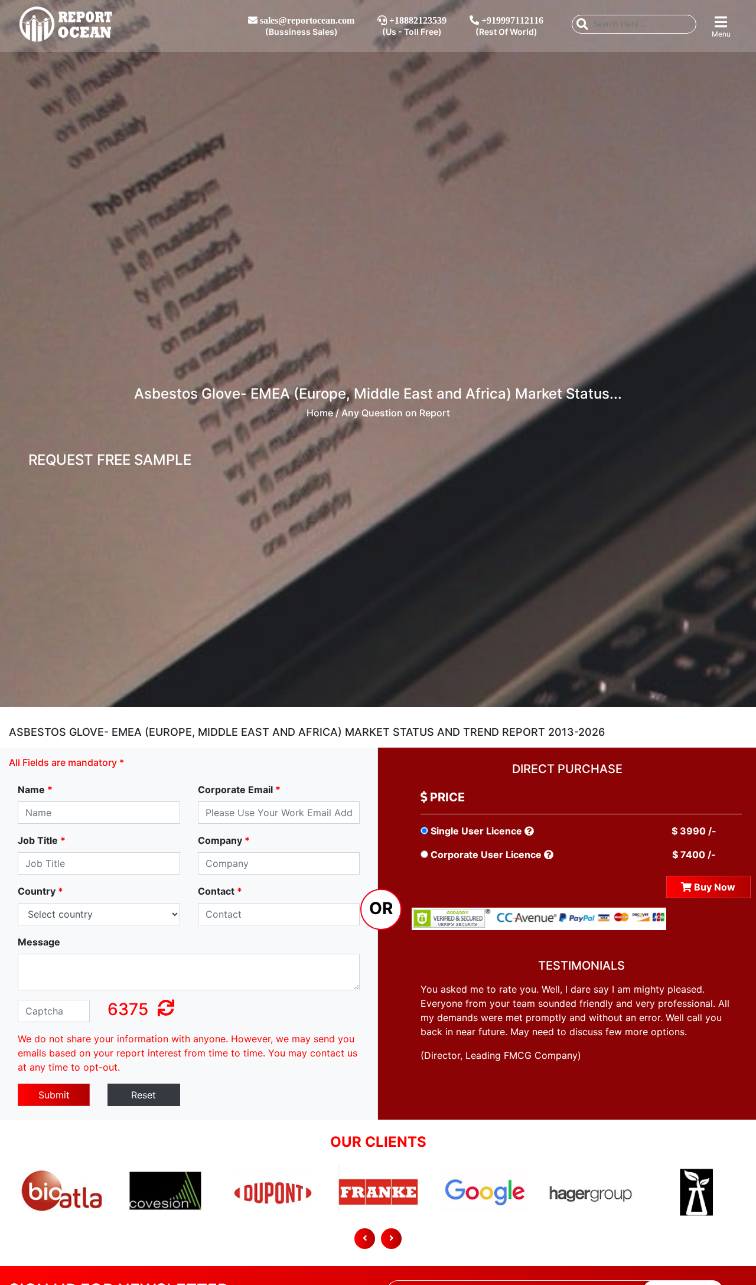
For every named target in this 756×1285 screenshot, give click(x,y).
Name (35, 789)
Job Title (42, 840)
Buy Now (713, 887)
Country (40, 891)
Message (39, 942)
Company (224, 840)
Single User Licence (476, 831)
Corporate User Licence (486, 854)
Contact (220, 891)
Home (320, 413)
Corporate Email (239, 789)
